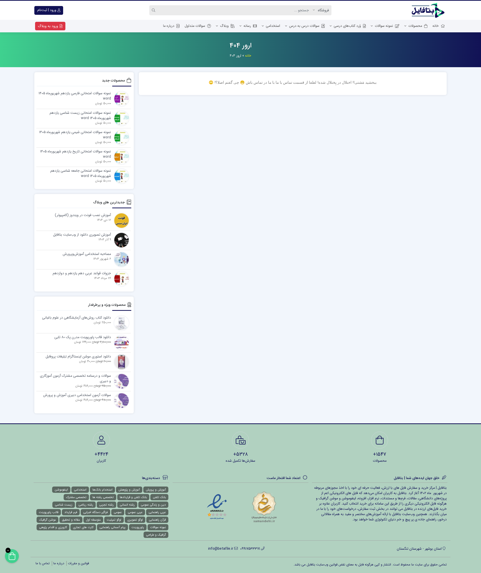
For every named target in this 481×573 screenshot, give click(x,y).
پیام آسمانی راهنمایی (112, 527)
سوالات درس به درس (304, 26)
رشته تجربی (106, 504)
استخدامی (273, 26)
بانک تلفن (159, 497)
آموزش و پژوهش (129, 489)
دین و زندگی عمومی (153, 504)
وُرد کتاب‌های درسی (347, 26)
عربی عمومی (135, 512)
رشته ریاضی (85, 504)
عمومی (118, 512)
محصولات (415, 26)
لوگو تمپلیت (114, 519)
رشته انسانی (127, 504)
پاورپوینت (138, 527)
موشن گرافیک (47, 519)
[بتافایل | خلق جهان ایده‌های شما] (429, 10)
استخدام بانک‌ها (102, 489)
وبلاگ (224, 26)
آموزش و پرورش (156, 489)
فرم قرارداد (70, 512)
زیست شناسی (63, 504)
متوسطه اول (93, 519)
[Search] (154, 10)
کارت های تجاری (83, 527)
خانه (435, 26)
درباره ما (168, 26)
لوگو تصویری (135, 519)
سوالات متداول (195, 26)
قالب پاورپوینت (48, 512)
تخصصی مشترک (76, 497)
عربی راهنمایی (157, 512)
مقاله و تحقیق (71, 519)
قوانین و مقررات (78, 563)
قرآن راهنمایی (157, 519)
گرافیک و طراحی (156, 534)
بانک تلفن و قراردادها (133, 497)
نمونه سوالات (384, 26)
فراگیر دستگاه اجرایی (95, 512)
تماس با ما (43, 563)
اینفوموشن (61, 489)
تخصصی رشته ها (103, 497)
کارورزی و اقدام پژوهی (53, 527)
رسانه (247, 26)
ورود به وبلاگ (48, 26)
